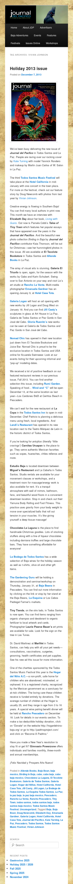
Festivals (15, 43)
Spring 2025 (17, 873)
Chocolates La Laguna (37, 777)
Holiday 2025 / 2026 (21, 864)
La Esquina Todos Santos (40, 791)
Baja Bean (43, 770)
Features (51, 35)
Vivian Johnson (27, 198)
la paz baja (16, 795)
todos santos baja (42, 802)
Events (37, 35)
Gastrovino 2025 (19, 860)
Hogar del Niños (27, 784)
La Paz (58, 791)
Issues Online (33, 43)
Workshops (52, 43)
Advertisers (46, 27)
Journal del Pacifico (33, 820)
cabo (39, 774)
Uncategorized (28, 809)
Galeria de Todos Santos (36, 781)
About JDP (28, 27)
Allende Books (28, 770)
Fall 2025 (15, 868)
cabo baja (48, 774)
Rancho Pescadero (40, 799)
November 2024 (19, 877)
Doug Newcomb (25, 813)
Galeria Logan (28, 816)
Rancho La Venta (19, 799)
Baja (48, 809)
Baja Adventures (19, 35)
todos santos (24, 802)
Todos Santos (35, 823)
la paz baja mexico (33, 795)
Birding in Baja (27, 774)
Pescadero (50, 795)
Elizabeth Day (43, 813)
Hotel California (39, 182)
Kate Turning (20, 161)
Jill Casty (27, 788)
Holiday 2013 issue (28, 68)
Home (14, 27)
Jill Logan (39, 788)
